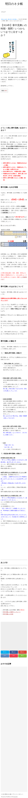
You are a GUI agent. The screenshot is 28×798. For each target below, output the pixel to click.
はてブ (5, 655)
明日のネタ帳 (14, 4)
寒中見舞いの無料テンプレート (12, 612)
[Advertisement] (14, 108)
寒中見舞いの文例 (8, 614)
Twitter (5, 651)
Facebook (14, 651)
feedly (23, 655)
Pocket (14, 655)
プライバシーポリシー (17, 794)
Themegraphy (15, 796)
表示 (6, 90)
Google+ (22, 651)
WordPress (8, 796)
